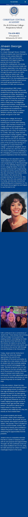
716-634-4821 (14, 1)
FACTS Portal (17, 4)
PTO (11, 4)
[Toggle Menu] (25, 2)
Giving (7, 4)
